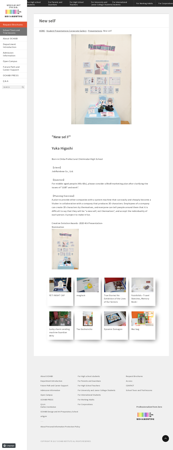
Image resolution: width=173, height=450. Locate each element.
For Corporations (85, 404)
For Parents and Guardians (55, 3)
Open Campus (10, 61)
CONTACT (130, 385)
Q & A (5, 81)
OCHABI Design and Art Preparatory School (59, 411)
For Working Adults (144, 3)
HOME (42, 30)
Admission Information (9, 54)
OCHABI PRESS (11, 75)
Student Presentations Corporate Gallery (66, 30)
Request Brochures (13, 24)
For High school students (34, 3)
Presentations (95, 30)
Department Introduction (9, 45)
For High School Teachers (77, 3)
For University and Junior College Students (101, 3)
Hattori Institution (48, 407)
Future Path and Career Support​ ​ (11, 68)
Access (129, 381)
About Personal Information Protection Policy (60, 426)
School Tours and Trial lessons (11, 31)
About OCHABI (10, 38)
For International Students (120, 3)
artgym (44, 416)
